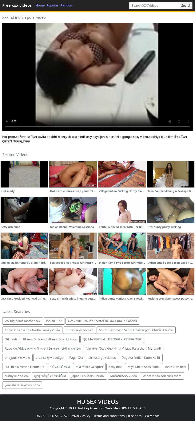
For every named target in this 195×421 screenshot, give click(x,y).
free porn (135, 416)
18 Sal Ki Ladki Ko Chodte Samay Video (32, 330)
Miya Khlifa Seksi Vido (143, 367)
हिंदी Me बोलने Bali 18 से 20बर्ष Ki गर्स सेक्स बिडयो (112, 339)
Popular (52, 5)
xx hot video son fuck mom (162, 376)
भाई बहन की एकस (60, 367)
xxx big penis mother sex (22, 321)
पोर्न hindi (11, 339)
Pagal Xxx (76, 358)
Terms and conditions (109, 416)
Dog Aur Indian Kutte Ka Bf (140, 358)
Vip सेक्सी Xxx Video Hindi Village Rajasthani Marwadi (123, 348)
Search (186, 5)
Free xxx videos (17, 5)
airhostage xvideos (102, 358)
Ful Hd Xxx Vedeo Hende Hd (25, 367)
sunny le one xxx (16, 376)
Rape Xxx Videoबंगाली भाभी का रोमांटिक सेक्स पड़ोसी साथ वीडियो (43, 348)
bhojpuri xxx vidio (17, 358)
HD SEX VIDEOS (97, 402)
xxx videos (152, 416)
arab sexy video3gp (50, 358)
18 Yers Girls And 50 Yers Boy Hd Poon (49, 339)
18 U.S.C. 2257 (58, 416)
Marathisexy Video (123, 376)
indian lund (54, 321)
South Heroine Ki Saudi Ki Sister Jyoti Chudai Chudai (136, 330)
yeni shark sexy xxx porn (22, 385)
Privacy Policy (80, 416)
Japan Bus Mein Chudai (88, 376)
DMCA (40, 416)
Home (40, 5)
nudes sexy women (79, 330)
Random (66, 5)
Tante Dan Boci (175, 367)
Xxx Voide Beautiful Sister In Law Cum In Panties (102, 321)
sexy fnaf (115, 367)
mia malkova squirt (89, 367)
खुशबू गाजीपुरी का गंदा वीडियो (50, 376)
